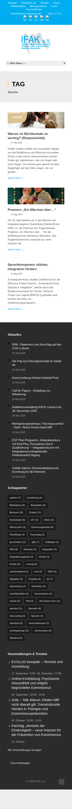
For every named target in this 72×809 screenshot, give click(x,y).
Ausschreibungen (34, 9)
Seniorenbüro (43, 593)
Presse (56, 3)
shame (15, 601)
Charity (35, 512)
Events (54, 6)
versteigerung (19, 630)
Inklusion (30, 549)
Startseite (12, 3)
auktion (15, 497)
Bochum (16, 512)
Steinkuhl (16, 623)
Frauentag (37, 534)
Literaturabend (19, 571)
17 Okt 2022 (16, 142)
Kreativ (15, 564)
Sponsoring (17, 616)
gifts (35, 542)
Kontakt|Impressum (20, 13)
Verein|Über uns (28, 3)
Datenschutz (35, 13)
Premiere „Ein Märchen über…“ (32, 210)
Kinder (44, 557)
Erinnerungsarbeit (42, 527)
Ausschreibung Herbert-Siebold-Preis (35, 377)
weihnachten (43, 630)
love (38, 571)
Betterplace (17, 505)
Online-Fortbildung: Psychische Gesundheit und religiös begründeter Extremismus (35, 683)
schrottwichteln (19, 593)
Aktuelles (45, 3)
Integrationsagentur (21, 557)
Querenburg (18, 586)
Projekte (35, 579)
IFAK (14, 549)
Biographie (38, 505)
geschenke (18, 542)
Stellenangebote (18, 6)
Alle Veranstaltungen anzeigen (24, 750)
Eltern (49, 520)
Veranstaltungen (39, 623)
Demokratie (17, 520)
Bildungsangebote (38, 6)
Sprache (37, 616)
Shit (29, 601)
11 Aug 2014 (16, 214)
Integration (49, 549)
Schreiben (38, 586)
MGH (52, 571)
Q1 (49, 579)
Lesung (31, 564)
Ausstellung (34, 497)
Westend (16, 638)
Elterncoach (18, 527)
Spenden (34, 608)
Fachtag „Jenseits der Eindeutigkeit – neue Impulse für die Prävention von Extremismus (36, 730)
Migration (16, 579)
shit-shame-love (49, 601)
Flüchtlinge (17, 534)
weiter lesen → (16, 178)
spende (16, 608)
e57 (34, 520)
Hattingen (52, 542)
